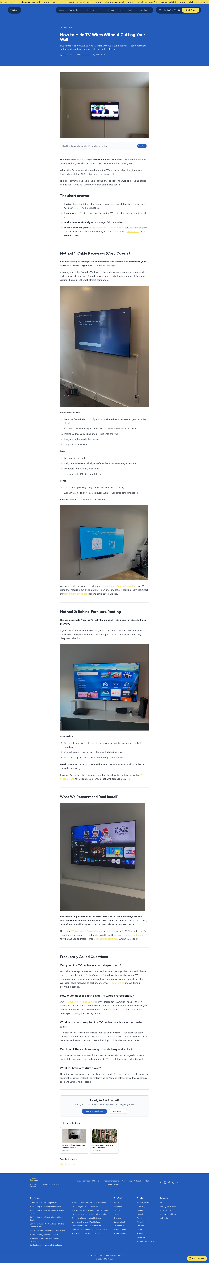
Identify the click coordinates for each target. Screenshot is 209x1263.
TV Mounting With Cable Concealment (45, 1206)
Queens (117, 1214)
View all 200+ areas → (146, 1241)
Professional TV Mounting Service (43, 1202)
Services (90, 10)
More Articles (118, 1111)
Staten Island (119, 1222)
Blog (101, 10)
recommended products (134, 934)
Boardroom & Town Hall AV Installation (87, 1233)
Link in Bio (164, 1218)
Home (61, 10)
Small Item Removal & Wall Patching (86, 1218)
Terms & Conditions (168, 1214)
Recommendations (115, 10)
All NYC (117, 1202)
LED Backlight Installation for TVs (85, 1206)
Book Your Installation (94, 1111)
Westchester (119, 1226)
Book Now (190, 10)
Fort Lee (140, 1218)
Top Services (74, 10)
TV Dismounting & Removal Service (44, 1234)
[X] (173, 1182)
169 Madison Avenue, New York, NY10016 (105, 1255)
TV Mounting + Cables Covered (108, 227)
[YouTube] (178, 1182)
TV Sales (147, 1181)
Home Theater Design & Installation (86, 1226)
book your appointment (106, 938)
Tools (130, 10)
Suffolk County (120, 1233)
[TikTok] (160, 1182)
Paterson (140, 1226)
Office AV (137, 1181)
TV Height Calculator (168, 1206)
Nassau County (120, 1229)
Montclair (141, 1222)
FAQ (93, 1181)
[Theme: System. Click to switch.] (160, 10)
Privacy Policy (165, 1210)
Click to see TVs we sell (15, 2)
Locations (144, 10)
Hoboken (140, 1210)
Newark (140, 1214)
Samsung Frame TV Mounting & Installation (47, 1230)
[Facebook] (169, 1182)
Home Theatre (113, 1184)
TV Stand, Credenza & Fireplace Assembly (89, 1202)
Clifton (139, 1229)
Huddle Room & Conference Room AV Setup (89, 1229)
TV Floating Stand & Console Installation (46, 1245)
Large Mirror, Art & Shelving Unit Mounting (89, 1214)
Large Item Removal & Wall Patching (86, 1222)
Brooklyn (117, 1210)
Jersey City (141, 1206)
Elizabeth (141, 1233)
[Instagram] (165, 1182)
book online (133, 231)
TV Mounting (126, 1181)
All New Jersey (143, 1202)
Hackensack (141, 1237)
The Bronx (118, 1218)
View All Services (67, 1164)
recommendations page (76, 593)
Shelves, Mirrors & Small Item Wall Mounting (90, 1210)
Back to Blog (68, 27)
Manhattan (118, 1206)
